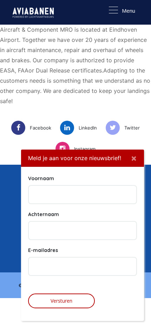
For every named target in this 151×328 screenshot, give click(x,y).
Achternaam (43, 214)
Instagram (85, 149)
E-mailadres (43, 250)
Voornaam (41, 178)
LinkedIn (88, 128)
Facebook (40, 128)
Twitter (132, 128)
